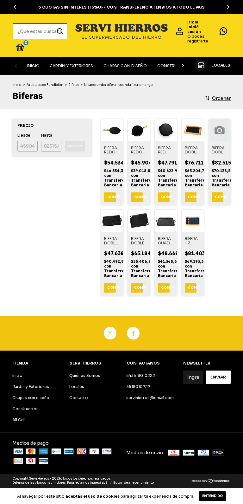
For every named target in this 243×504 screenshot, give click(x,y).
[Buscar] (59, 31)
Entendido (212, 496)
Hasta (46, 135)
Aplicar (75, 146)
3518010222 (138, 386)
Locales (76, 386)
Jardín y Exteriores (71, 65)
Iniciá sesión (194, 29)
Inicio (33, 65)
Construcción (174, 65)
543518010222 (140, 375)
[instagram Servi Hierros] (110, 333)
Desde (23, 135)
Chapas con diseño (125, 65)
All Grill (19, 419)
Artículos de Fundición (45, 85)
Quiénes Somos (84, 375)
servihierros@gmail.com (150, 397)
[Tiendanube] (211, 481)
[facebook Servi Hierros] (133, 333)
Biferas (73, 85)
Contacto (78, 397)
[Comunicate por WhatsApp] (223, 32)
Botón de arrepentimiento (133, 483)
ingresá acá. (99, 483)
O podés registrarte (197, 38)
